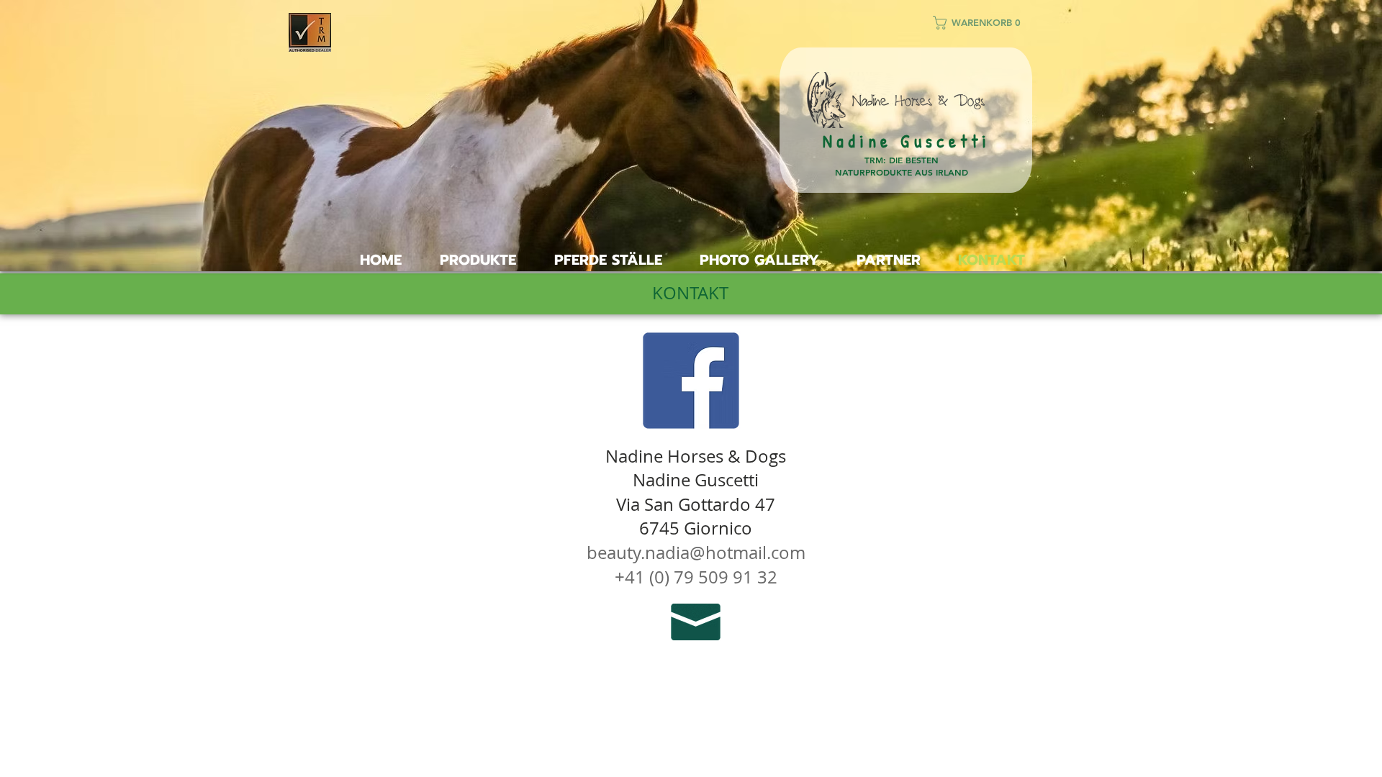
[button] (983, 22)
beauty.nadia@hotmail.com (696, 552)
